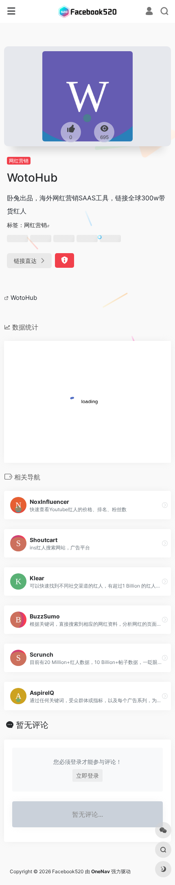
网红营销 (18, 161)
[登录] (149, 12)
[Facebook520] (87, 11)
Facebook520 (68, 871)
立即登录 (87, 775)
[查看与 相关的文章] (7, 298)
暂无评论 (32, 725)
